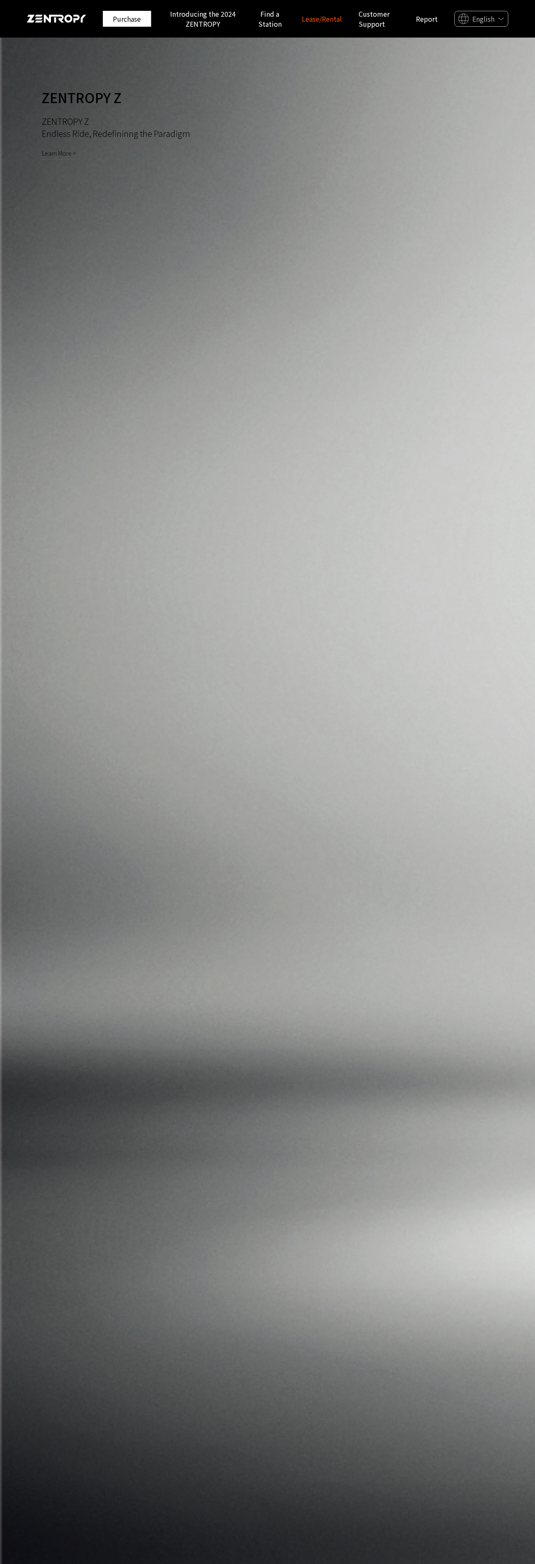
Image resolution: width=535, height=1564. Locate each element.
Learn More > (59, 153)
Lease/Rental (322, 19)
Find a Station (270, 19)
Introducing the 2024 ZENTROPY (203, 19)
